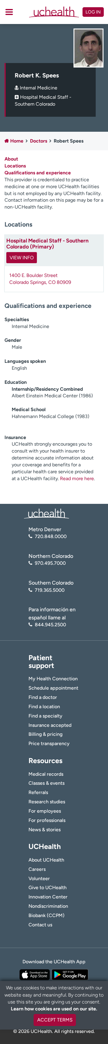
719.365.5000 (49, 590)
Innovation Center (48, 897)
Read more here (77, 478)
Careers (37, 869)
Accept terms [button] (55, 1020)
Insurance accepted (49, 725)
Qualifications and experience (37, 173)
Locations (15, 166)
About (11, 159)
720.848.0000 (51, 536)
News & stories (44, 829)
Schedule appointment (53, 688)
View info (22, 257)
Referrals (38, 792)
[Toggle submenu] (9, 12)
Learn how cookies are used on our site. (54, 1009)
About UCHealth (46, 860)
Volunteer (39, 878)
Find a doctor (42, 697)
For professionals (46, 820)
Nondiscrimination (48, 906)
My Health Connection (53, 678)
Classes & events (46, 783)
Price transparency (49, 743)
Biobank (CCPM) (46, 915)
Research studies (46, 802)
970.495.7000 (50, 563)
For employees (44, 811)
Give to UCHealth (47, 887)
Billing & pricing (45, 734)
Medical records (45, 774)
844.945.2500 (50, 624)
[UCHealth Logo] (46, 513)
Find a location (44, 706)
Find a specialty (45, 716)
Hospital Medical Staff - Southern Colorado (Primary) (47, 243)
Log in (93, 12)
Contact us (40, 925)
